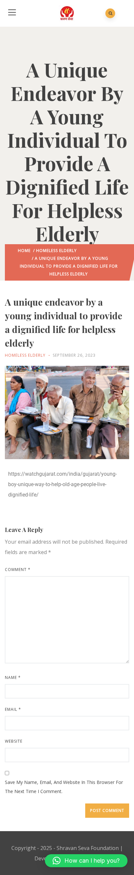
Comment (18, 569)
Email (13, 709)
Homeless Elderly (56, 250)
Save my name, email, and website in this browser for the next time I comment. (64, 786)
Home (24, 250)
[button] (86, 860)
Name (13, 677)
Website (13, 741)
